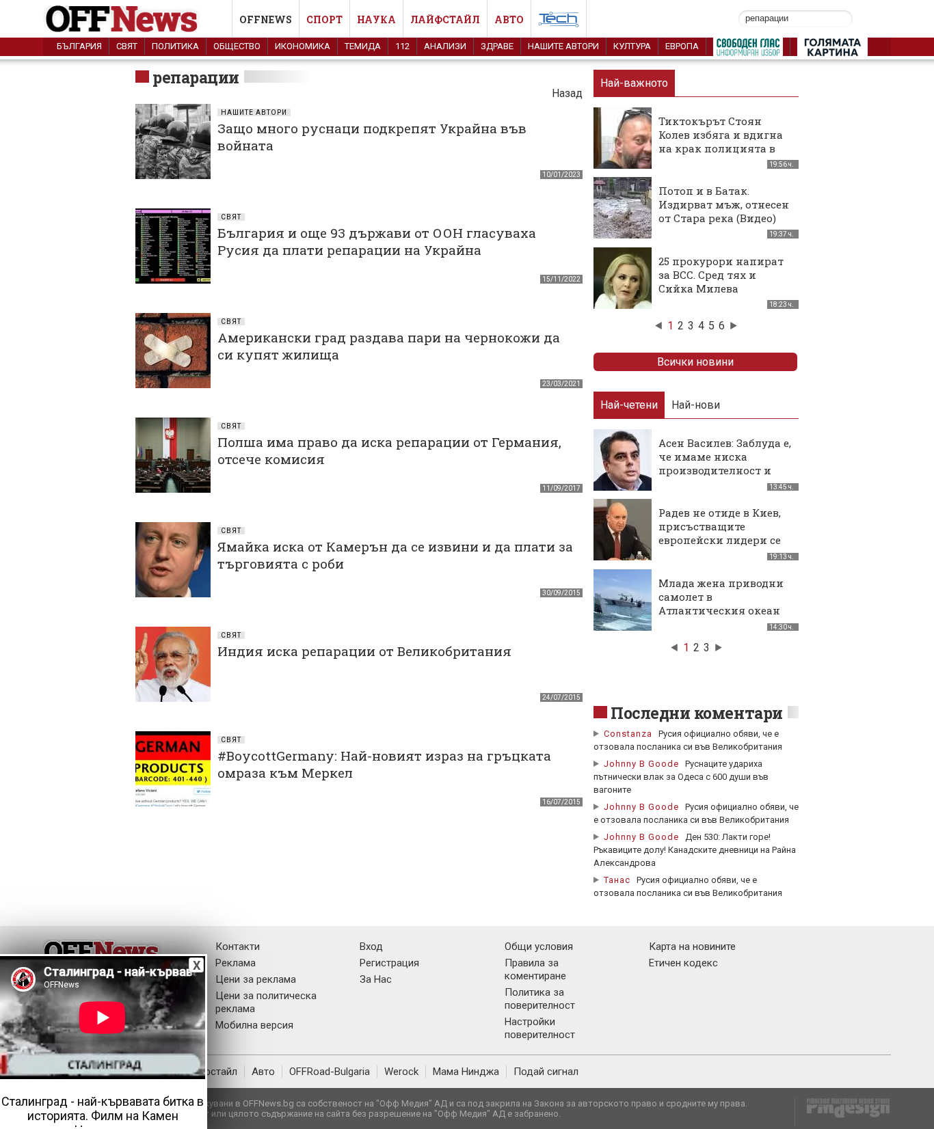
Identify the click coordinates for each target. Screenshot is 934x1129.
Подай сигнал (545, 1071)
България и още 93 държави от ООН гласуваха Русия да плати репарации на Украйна (376, 241)
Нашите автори (563, 46)
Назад (567, 93)
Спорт (324, 19)
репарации (195, 77)
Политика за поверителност (540, 998)
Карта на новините (692, 946)
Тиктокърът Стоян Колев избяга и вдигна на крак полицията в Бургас (720, 141)
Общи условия (539, 946)
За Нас (376, 979)
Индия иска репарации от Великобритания (364, 650)
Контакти (237, 946)
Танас (617, 880)
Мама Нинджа (466, 1071)
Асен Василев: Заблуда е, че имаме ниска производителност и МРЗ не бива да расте (724, 463)
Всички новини (695, 361)
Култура (632, 46)
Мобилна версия (254, 1025)
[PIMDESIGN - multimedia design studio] (843, 1112)
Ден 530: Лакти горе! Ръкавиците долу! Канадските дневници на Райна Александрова (694, 850)
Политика (175, 46)
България (79, 46)
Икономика (302, 46)
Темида (363, 46)
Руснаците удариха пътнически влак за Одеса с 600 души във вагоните (681, 777)
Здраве (497, 46)
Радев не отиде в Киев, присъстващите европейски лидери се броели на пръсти (719, 533)
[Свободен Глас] (748, 50)
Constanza (628, 734)
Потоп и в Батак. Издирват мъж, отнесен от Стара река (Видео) (723, 204)
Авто (509, 19)
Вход (371, 946)
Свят (126, 46)
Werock (401, 1071)
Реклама (235, 963)
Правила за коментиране (535, 969)
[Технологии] (558, 22)
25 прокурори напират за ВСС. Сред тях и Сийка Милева (721, 274)
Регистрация (389, 963)
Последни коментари (697, 713)
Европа (682, 46)
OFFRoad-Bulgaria (329, 1071)
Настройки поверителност (540, 1028)
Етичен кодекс (683, 963)
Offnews (265, 19)
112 (402, 46)
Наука (376, 19)
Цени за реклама (255, 979)
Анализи (445, 46)
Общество (237, 46)
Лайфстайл (445, 19)
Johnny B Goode (641, 764)
